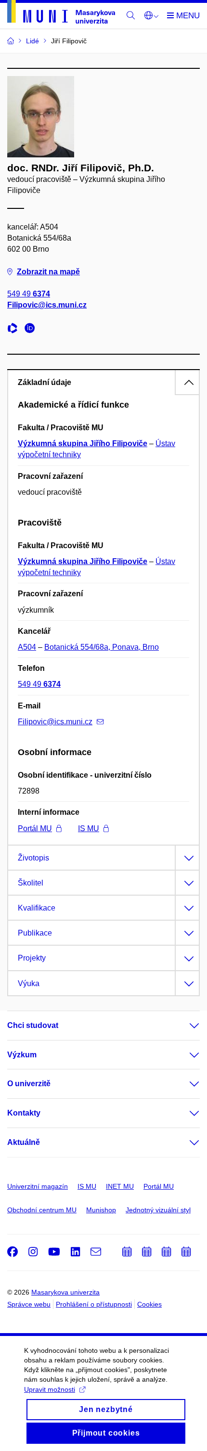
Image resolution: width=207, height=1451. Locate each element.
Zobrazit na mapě (48, 272)
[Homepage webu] (61, 13)
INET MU (120, 1186)
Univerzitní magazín (37, 1186)
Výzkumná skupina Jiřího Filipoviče (82, 443)
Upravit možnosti (49, 1389)
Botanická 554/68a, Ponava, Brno (101, 647)
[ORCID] (32, 329)
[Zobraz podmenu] (184, 1025)
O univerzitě (29, 1083)
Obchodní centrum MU (42, 1210)
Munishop (101, 1210)
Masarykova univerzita (65, 1292)
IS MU (88, 828)
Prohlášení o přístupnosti (94, 1304)
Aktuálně (23, 1142)
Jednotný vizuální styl (158, 1210)
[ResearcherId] (15, 329)
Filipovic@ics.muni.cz (47, 305)
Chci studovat (32, 1025)
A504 (27, 647)
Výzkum (22, 1055)
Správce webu (29, 1304)
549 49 (28, 294)
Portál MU (35, 828)
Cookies (149, 1304)
